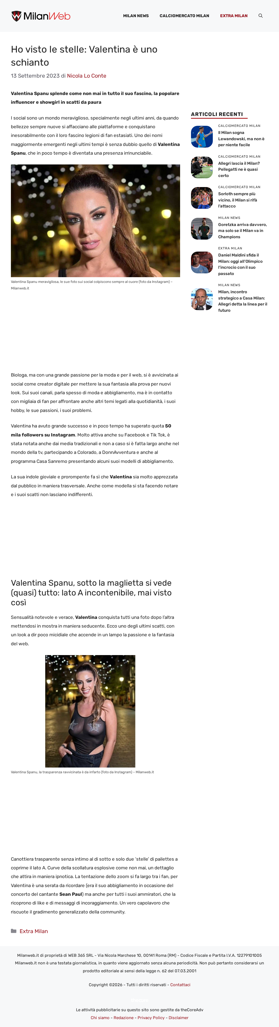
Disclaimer (179, 1017)
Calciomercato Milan (184, 15)
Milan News (136, 15)
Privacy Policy (151, 1017)
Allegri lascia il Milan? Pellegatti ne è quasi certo (239, 169)
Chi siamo (100, 1017)
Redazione (124, 1017)
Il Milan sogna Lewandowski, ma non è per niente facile (241, 138)
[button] (260, 16)
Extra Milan (234, 15)
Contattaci (180, 984)
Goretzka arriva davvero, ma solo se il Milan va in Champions (242, 230)
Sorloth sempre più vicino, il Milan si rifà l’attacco (237, 200)
